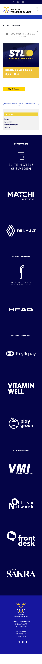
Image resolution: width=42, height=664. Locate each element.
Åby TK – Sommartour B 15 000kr (26, 105)
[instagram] (19, 642)
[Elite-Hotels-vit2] (21, 146)
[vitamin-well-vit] (21, 373)
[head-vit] (21, 294)
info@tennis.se (21, 636)
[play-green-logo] (21, 408)
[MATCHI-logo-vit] (21, 180)
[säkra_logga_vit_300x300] (21, 558)
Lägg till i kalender (14, 89)
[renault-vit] (21, 215)
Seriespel (7, 128)
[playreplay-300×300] (21, 338)
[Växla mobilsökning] (38, 10)
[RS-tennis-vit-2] (21, 259)
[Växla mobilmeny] (38, 8)
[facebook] (26, 642)
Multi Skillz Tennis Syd (10, 103)
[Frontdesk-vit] (21, 523)
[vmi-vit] (21, 453)
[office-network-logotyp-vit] (21, 488)
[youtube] (22, 642)
